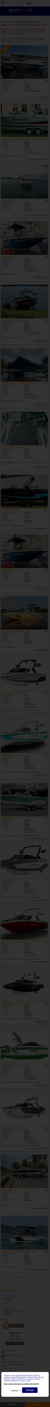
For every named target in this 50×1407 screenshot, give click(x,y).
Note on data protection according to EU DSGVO (21, 1384)
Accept (30, 1390)
